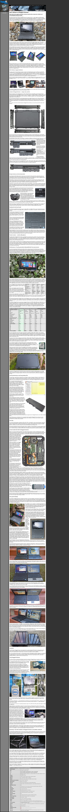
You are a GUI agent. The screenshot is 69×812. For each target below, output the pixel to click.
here (24, 797)
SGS (18, 700)
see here (27, 77)
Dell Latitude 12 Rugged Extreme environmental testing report (28, 807)
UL (37, 701)
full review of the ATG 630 (35, 74)
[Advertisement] (4, 29)
